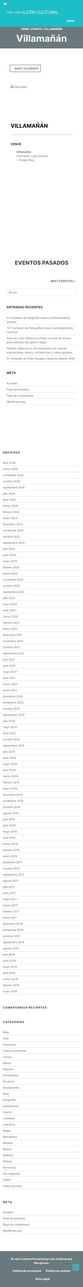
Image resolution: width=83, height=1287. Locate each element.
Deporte (8, 1069)
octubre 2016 (11, 936)
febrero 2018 (11, 850)
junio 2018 (9, 825)
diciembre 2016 (13, 923)
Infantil (7, 1112)
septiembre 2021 (13, 653)
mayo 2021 (10, 671)
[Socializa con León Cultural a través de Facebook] (69, 5)
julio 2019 (9, 751)
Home (25, 29)
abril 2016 (9, 973)
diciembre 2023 (13, 524)
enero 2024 (10, 518)
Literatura (9, 1124)
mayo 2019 (10, 764)
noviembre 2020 (13, 702)
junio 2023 (9, 555)
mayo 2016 (10, 966)
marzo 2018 (10, 843)
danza (7, 1063)
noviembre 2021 (13, 641)
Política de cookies (58, 1270)
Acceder (12, 383)
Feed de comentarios (20, 395)
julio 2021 (9, 659)
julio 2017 (9, 886)
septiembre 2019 (13, 745)
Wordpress (41, 1263)
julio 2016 (9, 954)
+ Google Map (25, 160)
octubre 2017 (11, 868)
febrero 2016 (11, 985)
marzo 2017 (10, 905)
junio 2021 (9, 665)
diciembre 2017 (12, 862)
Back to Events (26, 68)
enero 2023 (10, 573)
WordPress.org (16, 401)
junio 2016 (9, 960)
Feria (6, 1093)
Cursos (7, 1056)
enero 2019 (10, 788)
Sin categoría (11, 1173)
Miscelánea (10, 1136)
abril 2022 (9, 610)
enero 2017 (10, 917)
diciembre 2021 (12, 634)
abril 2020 (9, 733)
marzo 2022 (10, 616)
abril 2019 (9, 770)
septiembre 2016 (13, 942)
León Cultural (23, 1258)
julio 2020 (9, 721)
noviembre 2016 (13, 929)
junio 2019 (9, 757)
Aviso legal (42, 1278)
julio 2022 (9, 598)
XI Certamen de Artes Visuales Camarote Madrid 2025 (41, 358)
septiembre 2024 (14, 487)
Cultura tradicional (14, 1050)
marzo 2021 (10, 684)
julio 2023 (9, 548)
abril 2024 (9, 499)
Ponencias (9, 1167)
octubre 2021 (11, 647)
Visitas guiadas (12, 1186)
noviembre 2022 (13, 579)
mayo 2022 (10, 604)
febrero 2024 (11, 512)
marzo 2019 (10, 776)
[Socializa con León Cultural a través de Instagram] (40, 5)
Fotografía (9, 1099)
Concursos (9, 1044)
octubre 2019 (11, 739)
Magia (7, 1130)
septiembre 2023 (14, 542)
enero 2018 (10, 856)
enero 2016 (10, 991)
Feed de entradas (18, 389)
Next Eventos (63, 281)
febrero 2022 (11, 622)
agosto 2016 (11, 948)
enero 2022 (10, 628)
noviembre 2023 (13, 530)
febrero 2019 (11, 782)
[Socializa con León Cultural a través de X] (54, 5)
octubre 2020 (11, 708)
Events (36, 29)
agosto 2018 (11, 813)
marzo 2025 (10, 469)
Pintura (7, 1161)
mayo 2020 (10, 727)
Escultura (8, 1081)
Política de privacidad (27, 1270)
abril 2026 (9, 462)
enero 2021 (10, 690)
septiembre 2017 (13, 874)
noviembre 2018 (13, 800)
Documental (10, 1075)
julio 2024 (9, 493)
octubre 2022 (11, 585)
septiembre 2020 (14, 714)
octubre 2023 (11, 536)
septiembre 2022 (13, 591)
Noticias (8, 1155)
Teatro (7, 1179)
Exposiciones (11, 1087)
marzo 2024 (10, 505)
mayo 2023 (10, 561)
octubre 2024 (11, 481)
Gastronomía (11, 1106)
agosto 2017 (11, 880)
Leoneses (9, 1118)
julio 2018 (9, 819)
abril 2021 (9, 678)
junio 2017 (9, 893)
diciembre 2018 (13, 794)
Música (7, 1149)
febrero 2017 (11, 911)
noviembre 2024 (13, 475)
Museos (8, 1142)
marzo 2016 (10, 979)
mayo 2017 (10, 899)
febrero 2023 (11, 567)
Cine (5, 1038)
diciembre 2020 (13, 696)
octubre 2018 (11, 807)
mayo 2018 (10, 831)
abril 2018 (9, 837)
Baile (6, 1032)
